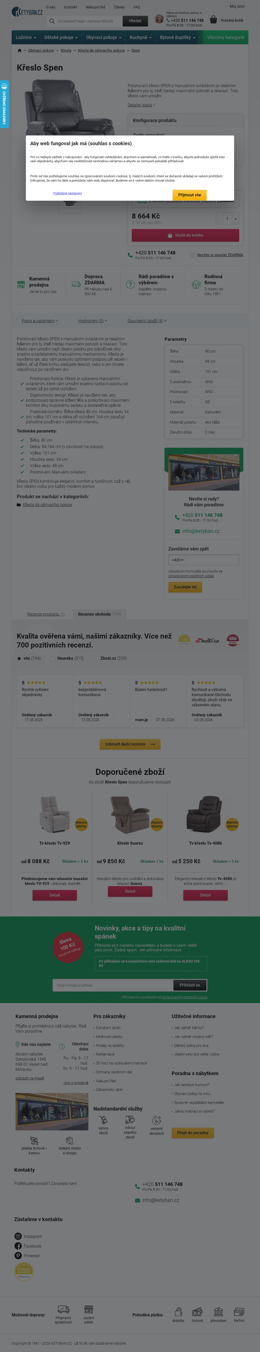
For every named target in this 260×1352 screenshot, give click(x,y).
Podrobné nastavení (67, 193)
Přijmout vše (189, 195)
